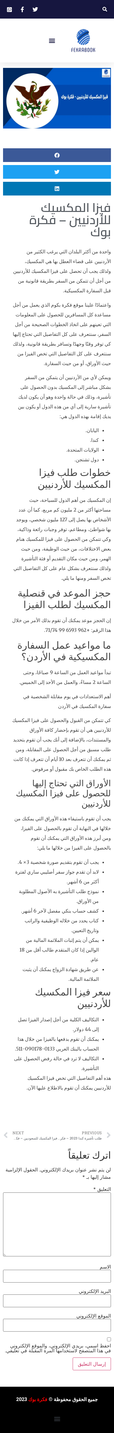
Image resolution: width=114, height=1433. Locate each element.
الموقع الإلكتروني (93, 1315)
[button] (104, 9)
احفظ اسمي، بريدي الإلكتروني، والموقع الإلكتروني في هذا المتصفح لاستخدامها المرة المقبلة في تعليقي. (58, 1348)
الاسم (105, 1266)
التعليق (102, 1189)
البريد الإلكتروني (95, 1291)
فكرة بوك (37, 1399)
